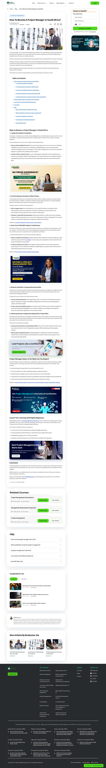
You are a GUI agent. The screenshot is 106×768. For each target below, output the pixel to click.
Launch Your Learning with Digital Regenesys (25, 102)
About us (52, 3)
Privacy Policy (86, 762)
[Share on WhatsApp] (58, 24)
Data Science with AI (45, 670)
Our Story (79, 670)
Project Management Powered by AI (30, 421)
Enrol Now (16, 456)
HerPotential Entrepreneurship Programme (44, 714)
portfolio (29, 240)
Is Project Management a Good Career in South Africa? (28, 222)
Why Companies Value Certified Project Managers (27, 252)
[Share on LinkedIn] (61, 24)
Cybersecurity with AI (61, 670)
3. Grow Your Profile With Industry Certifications (27, 90)
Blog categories (60, 3)
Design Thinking (44, 705)
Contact (79, 676)
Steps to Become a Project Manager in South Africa (26, 81)
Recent (14, 579)
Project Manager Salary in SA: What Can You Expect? (26, 99)
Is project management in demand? (24, 116)
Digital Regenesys (30, 477)
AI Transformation (60, 702)
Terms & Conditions (76, 762)
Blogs (78, 673)
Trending (23, 579)
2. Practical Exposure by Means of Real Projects (27, 87)
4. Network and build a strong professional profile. (28, 93)
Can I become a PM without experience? (25, 119)
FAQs (15, 107)
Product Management (45, 696)
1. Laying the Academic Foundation (24, 83)
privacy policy (93, 31)
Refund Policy (94, 762)
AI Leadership (43, 702)
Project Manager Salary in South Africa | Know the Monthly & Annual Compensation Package (37, 382)
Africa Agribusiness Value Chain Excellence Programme (62, 707)
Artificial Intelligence (45, 674)
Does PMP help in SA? (21, 123)
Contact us (71, 3)
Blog (16, 9)
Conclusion (17, 105)
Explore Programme (19, 352)
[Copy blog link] (55, 24)
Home (33, 3)
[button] (36, 539)
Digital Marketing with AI (62, 685)
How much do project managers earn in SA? (26, 109)
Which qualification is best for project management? (28, 113)
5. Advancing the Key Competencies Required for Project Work (31, 97)
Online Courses (41, 3)
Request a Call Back (85, 28)
